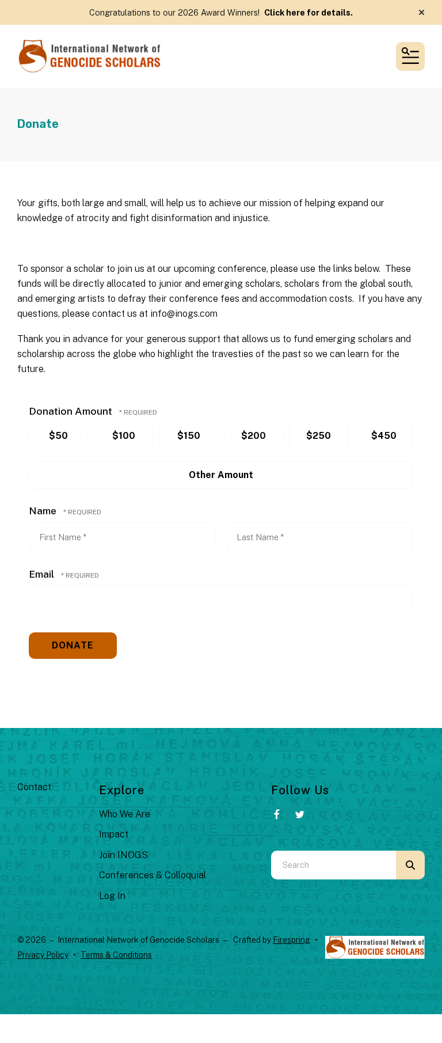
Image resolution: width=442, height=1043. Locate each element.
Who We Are (124, 814)
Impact (113, 834)
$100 (123, 435)
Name (44, 511)
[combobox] (333, 865)
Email (42, 574)
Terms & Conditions (116, 954)
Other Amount (221, 474)
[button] (421, 12)
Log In (112, 895)
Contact (34, 787)
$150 (188, 435)
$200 (253, 435)
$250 (318, 435)
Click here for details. (308, 12)
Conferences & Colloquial (152, 875)
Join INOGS (123, 854)
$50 (58, 435)
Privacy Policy (42, 954)
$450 (384, 435)
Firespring (291, 940)
